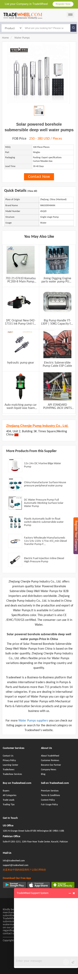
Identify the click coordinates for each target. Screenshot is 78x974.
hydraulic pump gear (20, 362)
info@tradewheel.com (14, 861)
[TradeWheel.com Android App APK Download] (63, 885)
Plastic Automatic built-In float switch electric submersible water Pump (44, 522)
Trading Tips (9, 804)
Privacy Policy (9, 760)
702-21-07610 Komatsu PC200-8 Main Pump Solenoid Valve (21, 280)
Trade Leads (8, 800)
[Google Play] (14, 885)
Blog (43, 774)
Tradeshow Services (12, 774)
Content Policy (48, 800)
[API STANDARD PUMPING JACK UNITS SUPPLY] (57, 386)
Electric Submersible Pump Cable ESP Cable (57, 364)
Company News (48, 769)
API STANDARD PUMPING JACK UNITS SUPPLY (57, 406)
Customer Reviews (50, 760)
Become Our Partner (51, 765)
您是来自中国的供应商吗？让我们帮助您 (24, 870)
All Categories (9, 795)
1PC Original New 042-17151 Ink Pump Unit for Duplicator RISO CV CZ (20, 322)
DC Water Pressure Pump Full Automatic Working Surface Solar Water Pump (43, 503)
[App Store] (38, 885)
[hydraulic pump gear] (21, 344)
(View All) (32, 191)
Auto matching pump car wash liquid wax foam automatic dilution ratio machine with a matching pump (21, 406)
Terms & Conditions (50, 795)
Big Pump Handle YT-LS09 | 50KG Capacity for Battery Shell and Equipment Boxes (57, 322)
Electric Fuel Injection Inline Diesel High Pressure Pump (44, 560)
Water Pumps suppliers (33, 720)
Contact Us (8, 756)
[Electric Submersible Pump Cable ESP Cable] (57, 344)
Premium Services (50, 791)
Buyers (6, 791)
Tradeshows (8, 769)
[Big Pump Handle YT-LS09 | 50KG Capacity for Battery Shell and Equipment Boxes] (57, 302)
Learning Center (10, 765)
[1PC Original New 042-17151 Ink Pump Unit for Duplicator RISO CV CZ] (21, 302)
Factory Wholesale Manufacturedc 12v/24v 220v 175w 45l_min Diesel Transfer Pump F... (45, 541)
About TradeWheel (50, 756)
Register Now (63, 4)
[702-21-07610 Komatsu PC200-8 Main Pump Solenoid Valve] (21, 259)
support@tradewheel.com (15, 865)
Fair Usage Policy (49, 804)
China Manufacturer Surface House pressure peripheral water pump (45, 484)
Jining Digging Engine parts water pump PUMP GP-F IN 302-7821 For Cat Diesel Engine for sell (57, 280)
